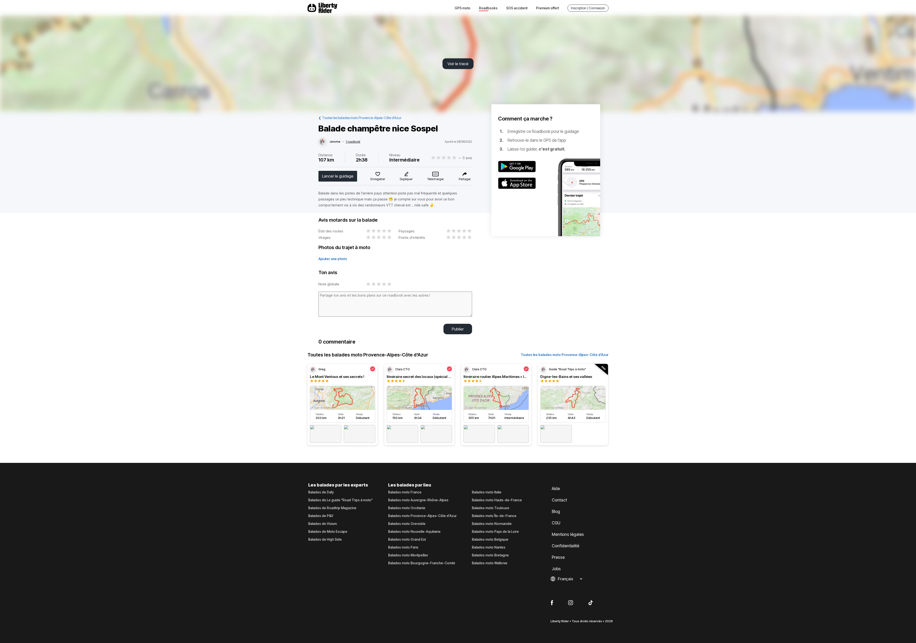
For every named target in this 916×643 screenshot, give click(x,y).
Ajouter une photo (332, 259)
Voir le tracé (458, 63)
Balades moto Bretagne (490, 555)
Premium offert (547, 8)
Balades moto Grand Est (407, 539)
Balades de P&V (320, 516)
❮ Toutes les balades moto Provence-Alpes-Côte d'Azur (359, 118)
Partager (465, 179)
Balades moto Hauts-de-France (497, 500)
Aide (556, 488)
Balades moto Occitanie (406, 508)
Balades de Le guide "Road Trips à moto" (340, 500)
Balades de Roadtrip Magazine (332, 508)
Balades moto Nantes (488, 547)
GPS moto (462, 8)
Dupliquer (406, 179)
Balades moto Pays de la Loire (495, 531)
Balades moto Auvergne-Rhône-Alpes (418, 500)
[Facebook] (552, 603)
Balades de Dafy (321, 492)
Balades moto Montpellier (408, 555)
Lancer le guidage (338, 176)
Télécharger (435, 179)
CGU (556, 523)
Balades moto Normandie (492, 523)
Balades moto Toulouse (490, 508)
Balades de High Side (325, 539)
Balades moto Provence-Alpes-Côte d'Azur (422, 516)
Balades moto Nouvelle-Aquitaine (414, 531)
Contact (559, 500)
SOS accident (516, 8)
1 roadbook (353, 141)
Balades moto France (405, 492)
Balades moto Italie (486, 492)
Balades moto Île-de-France (494, 516)
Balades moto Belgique (490, 539)
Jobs (556, 568)
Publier (458, 329)
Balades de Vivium (322, 523)
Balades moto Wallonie (489, 563)
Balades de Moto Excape (327, 531)
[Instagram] (570, 603)
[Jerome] (322, 141)
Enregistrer (377, 179)
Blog (556, 511)
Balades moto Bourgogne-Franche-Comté (421, 563)
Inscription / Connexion (588, 8)
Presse (558, 557)
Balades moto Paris (403, 547)
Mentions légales (568, 534)
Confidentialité (565, 546)
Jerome (334, 141)
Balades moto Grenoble (407, 523)
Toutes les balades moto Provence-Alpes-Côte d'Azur (565, 355)
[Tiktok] (590, 603)
